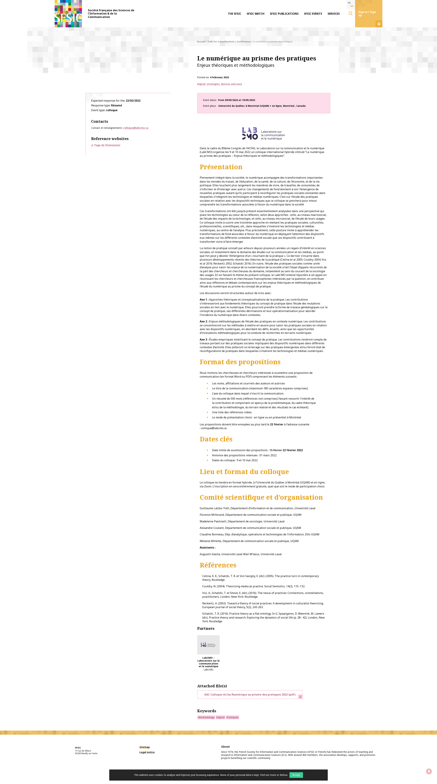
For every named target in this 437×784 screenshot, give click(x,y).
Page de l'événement (107, 145)
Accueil (201, 41)
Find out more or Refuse (273, 774)
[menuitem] (234, 13)
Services (334, 14)
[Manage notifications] (429, 771)
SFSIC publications (284, 14)
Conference (243, 41)
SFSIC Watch (255, 14)
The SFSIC (234, 14)
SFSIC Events (313, 14)
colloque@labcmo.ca (135, 127)
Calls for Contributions (221, 41)
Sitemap (144, 747)
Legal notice (147, 752)
